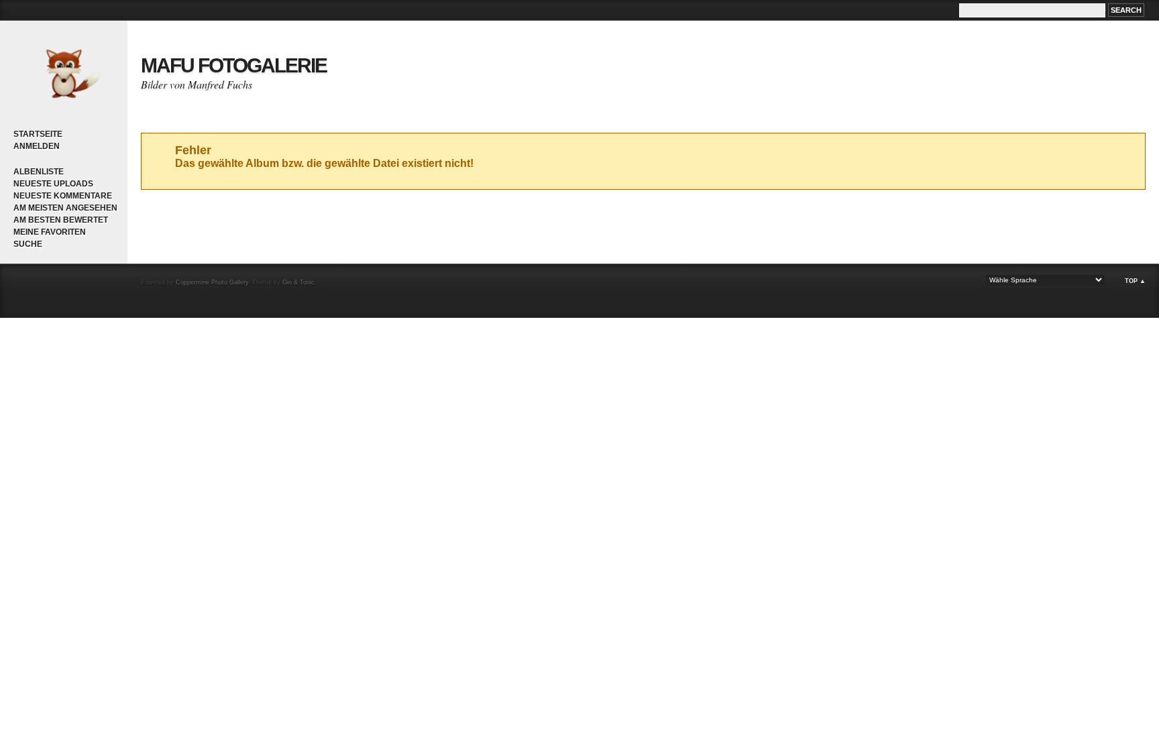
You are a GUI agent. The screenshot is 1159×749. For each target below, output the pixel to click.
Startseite (37, 134)
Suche (27, 244)
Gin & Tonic (298, 282)
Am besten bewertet (60, 220)
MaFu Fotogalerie (234, 65)
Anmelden (36, 146)
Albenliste (38, 171)
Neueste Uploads (53, 183)
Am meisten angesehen (65, 208)
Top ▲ (1135, 281)
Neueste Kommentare (62, 195)
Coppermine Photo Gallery (212, 282)
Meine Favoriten (49, 232)
